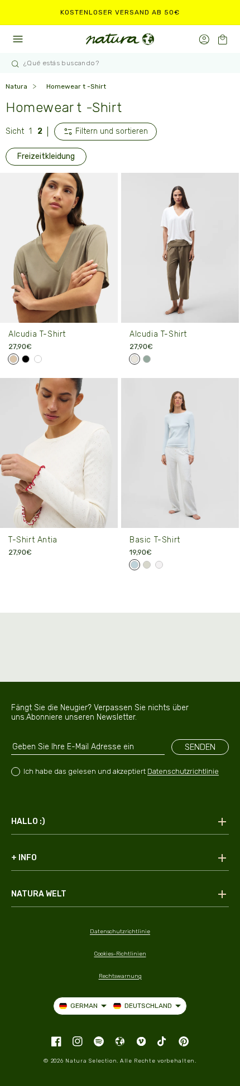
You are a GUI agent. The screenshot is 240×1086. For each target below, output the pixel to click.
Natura (16, 86)
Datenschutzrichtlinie (183, 771)
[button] (222, 39)
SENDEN (200, 747)
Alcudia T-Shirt (37, 334)
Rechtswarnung (120, 976)
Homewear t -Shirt (76, 86)
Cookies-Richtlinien (120, 954)
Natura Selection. (91, 1061)
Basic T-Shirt (154, 540)
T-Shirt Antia (32, 540)
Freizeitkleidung (46, 156)
